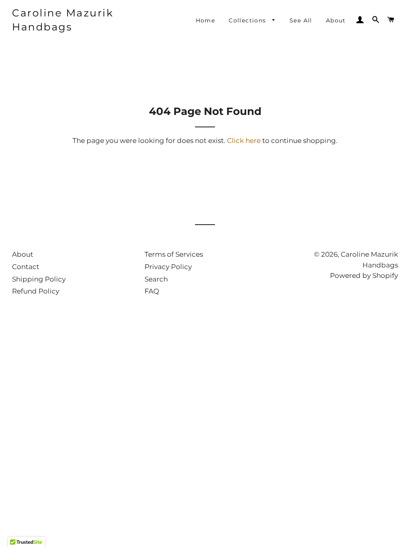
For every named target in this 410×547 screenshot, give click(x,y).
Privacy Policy (168, 267)
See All (300, 20)
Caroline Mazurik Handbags (62, 20)
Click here (244, 141)
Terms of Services (174, 254)
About (336, 20)
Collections (248, 20)
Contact (25, 267)
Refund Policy (35, 291)
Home (205, 20)
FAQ (152, 291)
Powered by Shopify (364, 275)
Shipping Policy (39, 279)
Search (156, 279)
